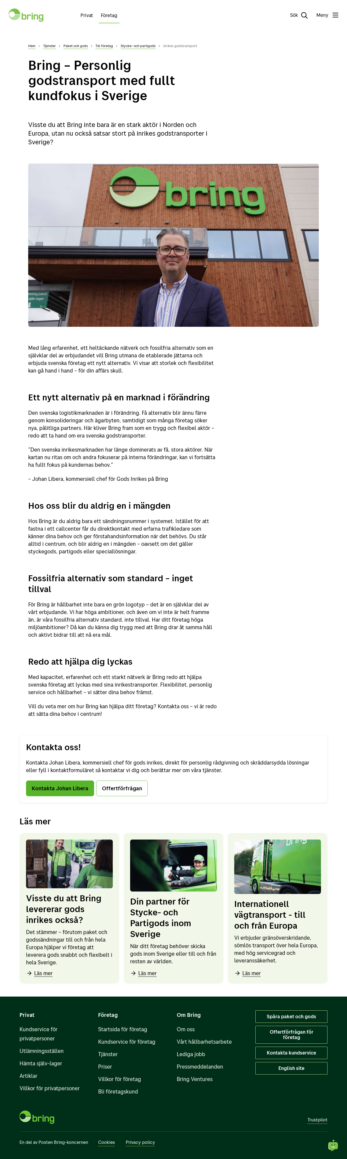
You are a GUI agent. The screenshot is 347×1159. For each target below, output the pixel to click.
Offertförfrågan (122, 788)
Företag (109, 15)
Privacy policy (140, 1142)
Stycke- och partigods (138, 46)
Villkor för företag (119, 1079)
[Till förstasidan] (26, 15)
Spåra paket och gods (291, 1016)
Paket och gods (75, 46)
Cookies (106, 1142)
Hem (32, 46)
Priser (105, 1066)
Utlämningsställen (42, 1050)
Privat (87, 15)
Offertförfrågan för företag (291, 1034)
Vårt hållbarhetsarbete (204, 1041)
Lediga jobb (191, 1054)
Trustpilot (317, 1119)
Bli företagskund (118, 1091)
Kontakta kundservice (291, 1053)
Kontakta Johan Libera (60, 788)
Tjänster (49, 46)
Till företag (104, 46)
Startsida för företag (122, 1029)
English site (291, 1068)
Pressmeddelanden (200, 1066)
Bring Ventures (195, 1079)
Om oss (186, 1029)
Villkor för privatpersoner (50, 1088)
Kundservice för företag (126, 1041)
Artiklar (28, 1075)
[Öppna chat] (333, 1145)
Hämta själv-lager (41, 1063)
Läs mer (43, 973)
